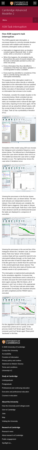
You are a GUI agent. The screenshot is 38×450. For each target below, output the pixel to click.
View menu (3, 3)
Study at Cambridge (10, 376)
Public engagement (9, 439)
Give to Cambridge (9, 410)
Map (3, 417)
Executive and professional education (15, 392)
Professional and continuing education (16, 388)
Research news (7, 431)
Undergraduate (7, 380)
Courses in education (9, 395)
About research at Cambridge (12, 435)
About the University (10, 402)
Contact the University (10, 350)
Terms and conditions (9, 367)
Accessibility (6, 354)
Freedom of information (10, 357)
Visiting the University (10, 421)
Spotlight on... (7, 443)
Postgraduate (7, 384)
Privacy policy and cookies (11, 360)
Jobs (3, 413)
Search (34, 3)
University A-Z (7, 370)
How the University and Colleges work (15, 406)
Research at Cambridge (11, 427)
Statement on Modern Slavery (12, 364)
